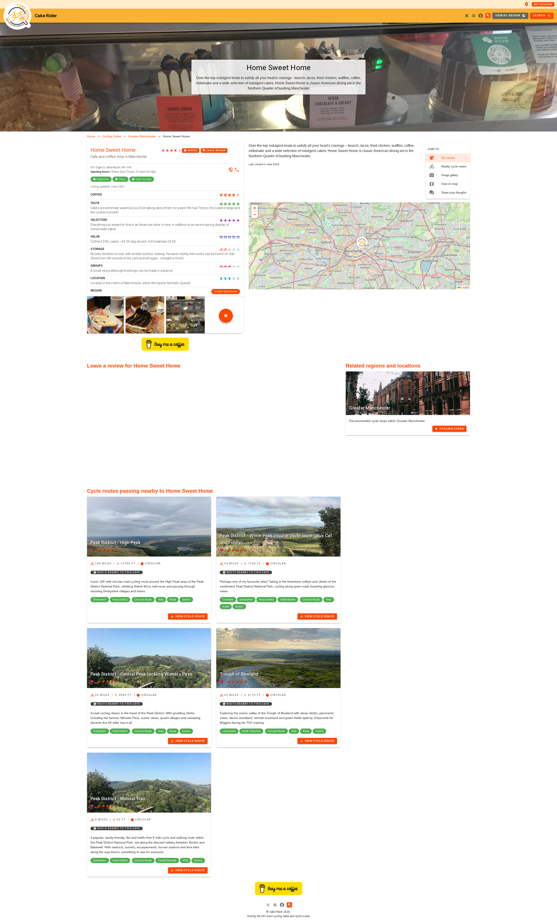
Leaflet (464, 287)
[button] (362, 242)
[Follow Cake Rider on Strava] (488, 15)
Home (91, 136)
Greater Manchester (142, 136)
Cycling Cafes (111, 136)
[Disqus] (214, 425)
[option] (448, 158)
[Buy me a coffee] (165, 349)
